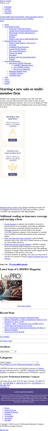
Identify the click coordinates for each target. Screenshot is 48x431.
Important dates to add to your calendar (13, 207)
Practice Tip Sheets (15, 53)
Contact (7, 81)
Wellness (12, 37)
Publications (16, 61)
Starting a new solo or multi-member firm (23, 39)
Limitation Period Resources (19, 47)
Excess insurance (10, 224)
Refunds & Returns (11, 412)
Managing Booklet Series (18, 71)
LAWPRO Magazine (23, 63)
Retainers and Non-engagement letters (22, 57)
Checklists (12, 45)
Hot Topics (16, 27)
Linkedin (7, 9)
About (6, 79)
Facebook (7, 7)
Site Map (7, 420)
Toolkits (12, 59)
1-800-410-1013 (21, 383)
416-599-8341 (36, 383)
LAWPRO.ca (4, 387)
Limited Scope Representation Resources (23, 31)
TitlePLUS (31, 370)
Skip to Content (5, 1)
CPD (6, 77)
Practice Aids (16, 41)
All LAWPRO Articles (21, 67)
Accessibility (9, 416)
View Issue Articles (24, 306)
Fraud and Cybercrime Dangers (20, 29)
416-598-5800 (8, 383)
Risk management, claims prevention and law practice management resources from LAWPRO (21, 18)
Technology (13, 35)
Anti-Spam (8, 418)
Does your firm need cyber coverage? (17, 238)
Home (6, 25)
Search (6, 83)
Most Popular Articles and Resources (22, 33)
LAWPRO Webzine (16, 73)
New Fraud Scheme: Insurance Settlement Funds (21, 318)
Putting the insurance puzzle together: (17, 244)
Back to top (4, 430)
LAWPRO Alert (14, 75)
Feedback (7, 414)
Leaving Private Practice (17, 49)
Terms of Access (10, 410)
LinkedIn (23, 264)
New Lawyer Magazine (21, 69)
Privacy (7, 408)
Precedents (13, 55)
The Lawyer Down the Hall (14, 332)
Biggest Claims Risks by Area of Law (22, 43)
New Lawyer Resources (17, 51)
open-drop (8, 27)
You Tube (7, 11)
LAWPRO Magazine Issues (23, 65)
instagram (7, 13)
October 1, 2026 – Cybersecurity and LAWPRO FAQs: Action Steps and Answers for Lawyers (24, 325)
